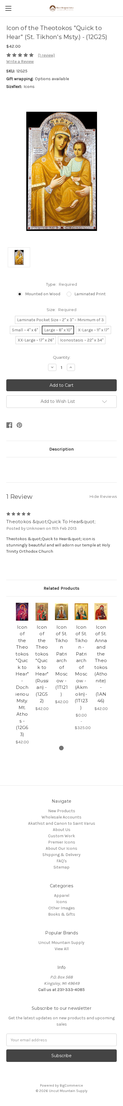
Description (61, 449)
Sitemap (61, 867)
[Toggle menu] (8, 8)
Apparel (61, 895)
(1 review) (46, 55)
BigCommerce (71, 1085)
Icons (61, 901)
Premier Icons (61, 842)
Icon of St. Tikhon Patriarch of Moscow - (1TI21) (61, 660)
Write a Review (20, 61)
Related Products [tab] (61, 588)
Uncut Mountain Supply (61, 942)
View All (62, 948)
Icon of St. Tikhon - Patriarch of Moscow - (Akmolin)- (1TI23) (81, 667)
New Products (61, 810)
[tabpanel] (22, 674)
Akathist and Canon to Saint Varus (61, 823)
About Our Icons (61, 848)
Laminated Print (90, 293)
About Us (61, 829)
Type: (61, 284)
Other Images (61, 908)
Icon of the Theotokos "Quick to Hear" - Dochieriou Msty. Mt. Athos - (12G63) (22, 680)
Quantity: (61, 357)
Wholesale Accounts (61, 817)
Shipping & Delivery (61, 854)
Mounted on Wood (42, 293)
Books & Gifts (61, 914)
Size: (61, 309)
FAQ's (61, 860)
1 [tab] (61, 748)
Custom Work (61, 835)
